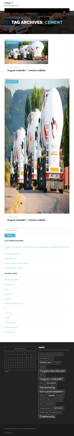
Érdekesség (47, 416)
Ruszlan (41, 400)
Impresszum (8, 294)
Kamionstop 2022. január (12, 254)
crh (51, 358)
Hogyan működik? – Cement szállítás (26, 70)
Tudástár (7, 318)
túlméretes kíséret (44, 412)
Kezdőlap (7, 299)
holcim (41, 383)
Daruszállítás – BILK (11, 258)
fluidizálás (42, 366)
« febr (6, 371)
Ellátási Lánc (46, 362)
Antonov (48, 354)
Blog (6, 289)
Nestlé (51, 395)
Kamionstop (47, 387)
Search (10, 235)
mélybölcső (42, 396)
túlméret (58, 408)
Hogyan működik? (12, 42)
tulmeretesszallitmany (45, 408)
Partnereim (8, 313)
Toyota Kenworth (50, 404)
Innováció (51, 383)
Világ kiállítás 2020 (56, 412)
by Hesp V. (15, 67)
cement (60, 354)
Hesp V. (11, 3)
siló (55, 400)
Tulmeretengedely (11, 323)
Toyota (41, 404)
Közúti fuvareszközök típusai (14, 303)
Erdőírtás (57, 362)
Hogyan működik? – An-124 (13, 268)
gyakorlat (42, 375)
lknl (6, 308)
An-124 (41, 354)
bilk (54, 354)
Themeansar (8, 432)
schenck (49, 400)
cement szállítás (44, 358)
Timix (60, 400)
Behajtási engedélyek (11, 280)
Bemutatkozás (9, 284)
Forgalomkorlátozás (52, 371)
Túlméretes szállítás (11, 327)
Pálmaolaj (60, 396)
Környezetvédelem (52, 391)
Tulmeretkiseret (10, 332)
